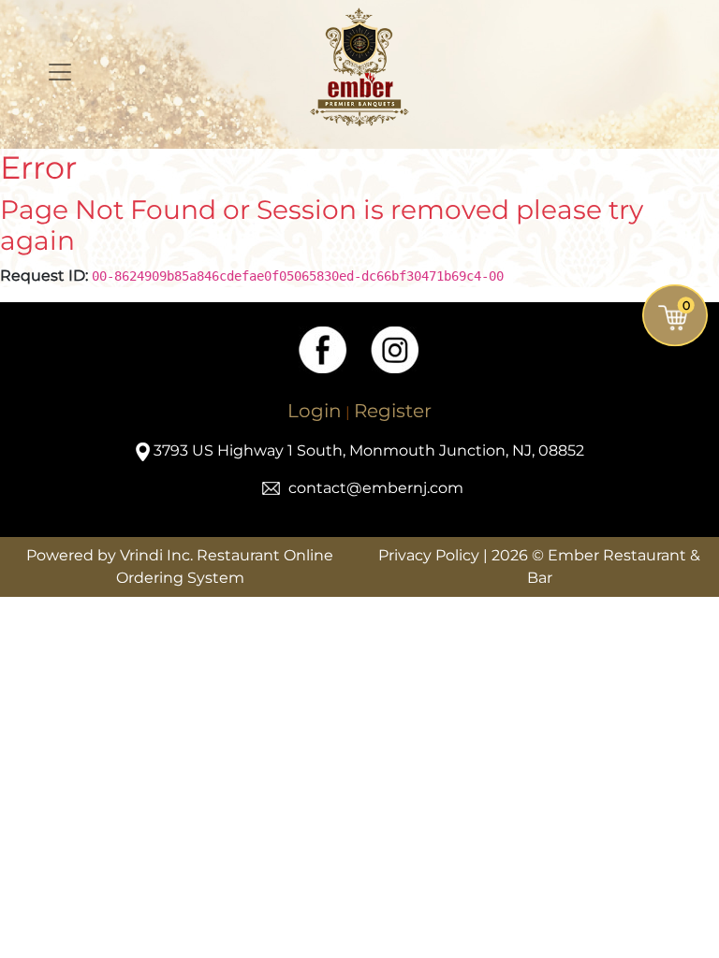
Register (393, 410)
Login (314, 410)
